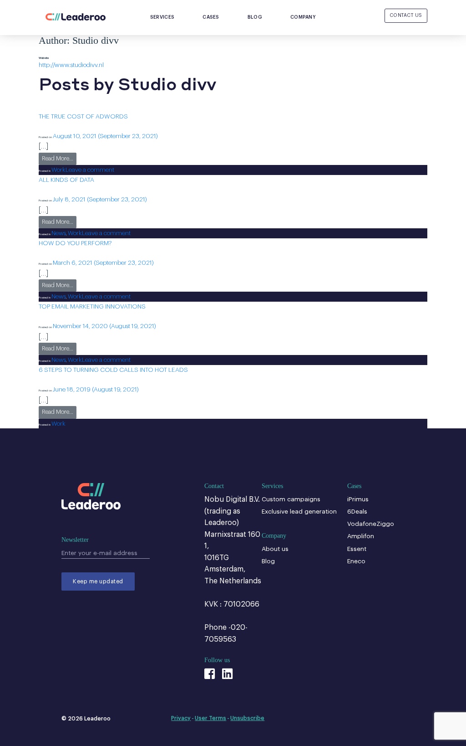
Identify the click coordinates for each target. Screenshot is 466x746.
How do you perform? (75, 243)
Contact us (406, 15)
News (58, 233)
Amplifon (360, 536)
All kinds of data (66, 180)
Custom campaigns (291, 499)
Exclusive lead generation (299, 511)
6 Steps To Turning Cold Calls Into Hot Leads (113, 370)
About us (275, 549)
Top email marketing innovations (92, 306)
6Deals (357, 511)
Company (303, 17)
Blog (255, 17)
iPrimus (358, 499)
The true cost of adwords (83, 116)
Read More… (59, 158)
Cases (211, 17)
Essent (356, 549)
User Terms (210, 718)
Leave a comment (90, 170)
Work (58, 170)
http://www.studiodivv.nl (71, 65)
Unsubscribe (247, 718)
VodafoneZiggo (370, 524)
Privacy (181, 718)
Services (162, 17)
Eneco (356, 561)
